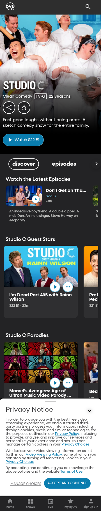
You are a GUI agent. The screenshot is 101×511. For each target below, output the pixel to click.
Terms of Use (71, 472)
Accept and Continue (67, 483)
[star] (24, 107)
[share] (9, 107)
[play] (35, 199)
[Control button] (89, 411)
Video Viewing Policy (44, 454)
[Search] (88, 6)
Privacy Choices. (75, 444)
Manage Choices (25, 484)
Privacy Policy (67, 434)
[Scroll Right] (96, 164)
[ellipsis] (68, 287)
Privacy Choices (20, 462)
